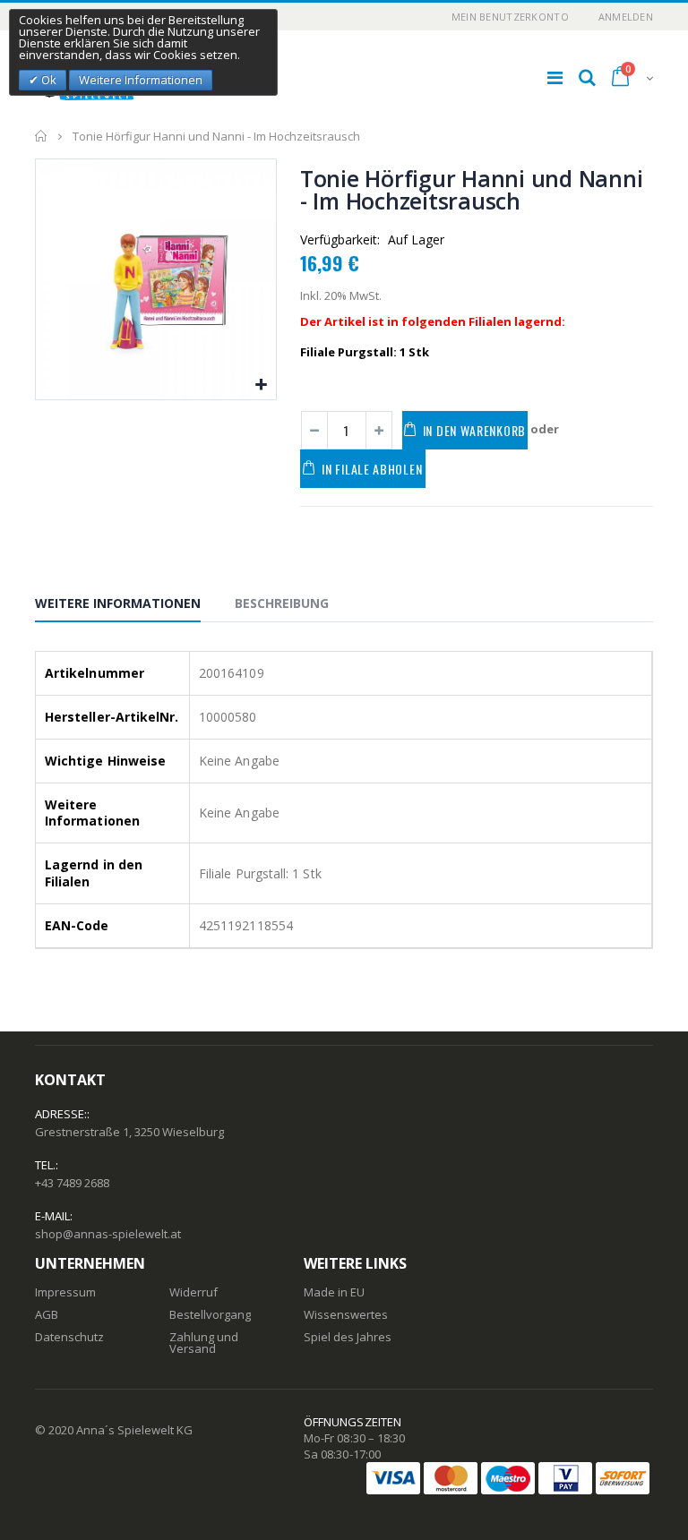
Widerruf (193, 1292)
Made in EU (334, 1292)
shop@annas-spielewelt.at (108, 1234)
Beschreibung (282, 603)
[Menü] (555, 77)
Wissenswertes (346, 1314)
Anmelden (625, 16)
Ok (47, 80)
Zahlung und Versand (203, 1342)
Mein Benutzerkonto (510, 16)
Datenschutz (69, 1337)
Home (41, 136)
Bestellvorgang (210, 1314)
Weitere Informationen (118, 603)
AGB (46, 1314)
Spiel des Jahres (347, 1337)
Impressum (65, 1292)
